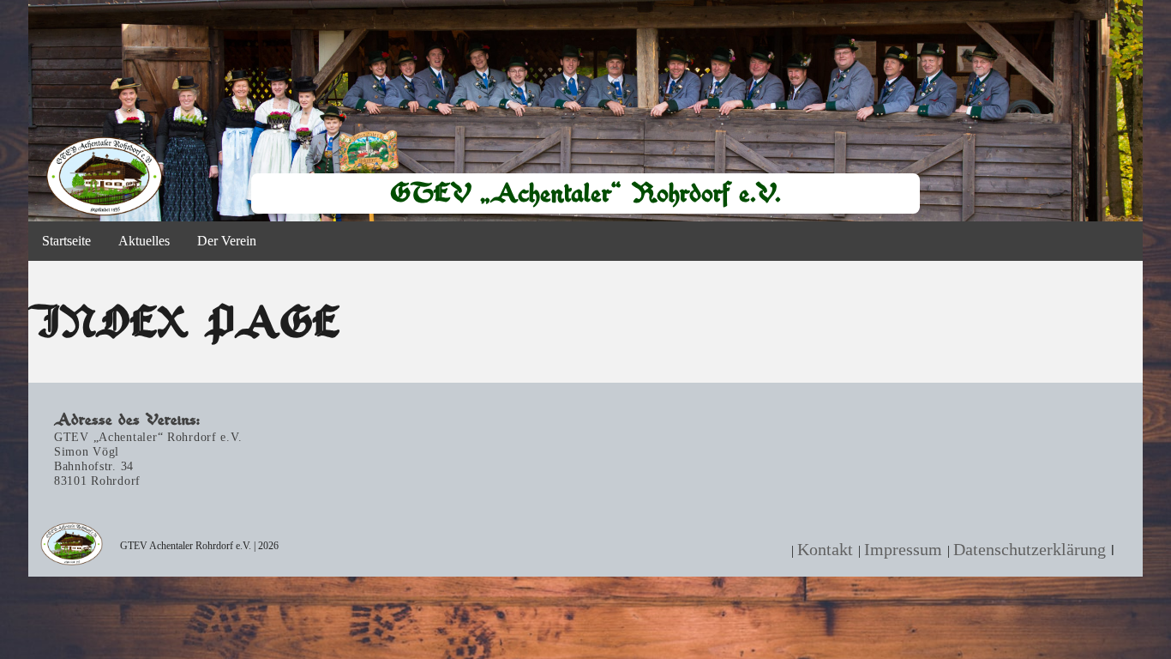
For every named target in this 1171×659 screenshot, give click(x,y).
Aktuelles (144, 240)
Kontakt (825, 549)
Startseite (66, 240)
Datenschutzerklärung (1029, 549)
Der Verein (226, 240)
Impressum (903, 549)
